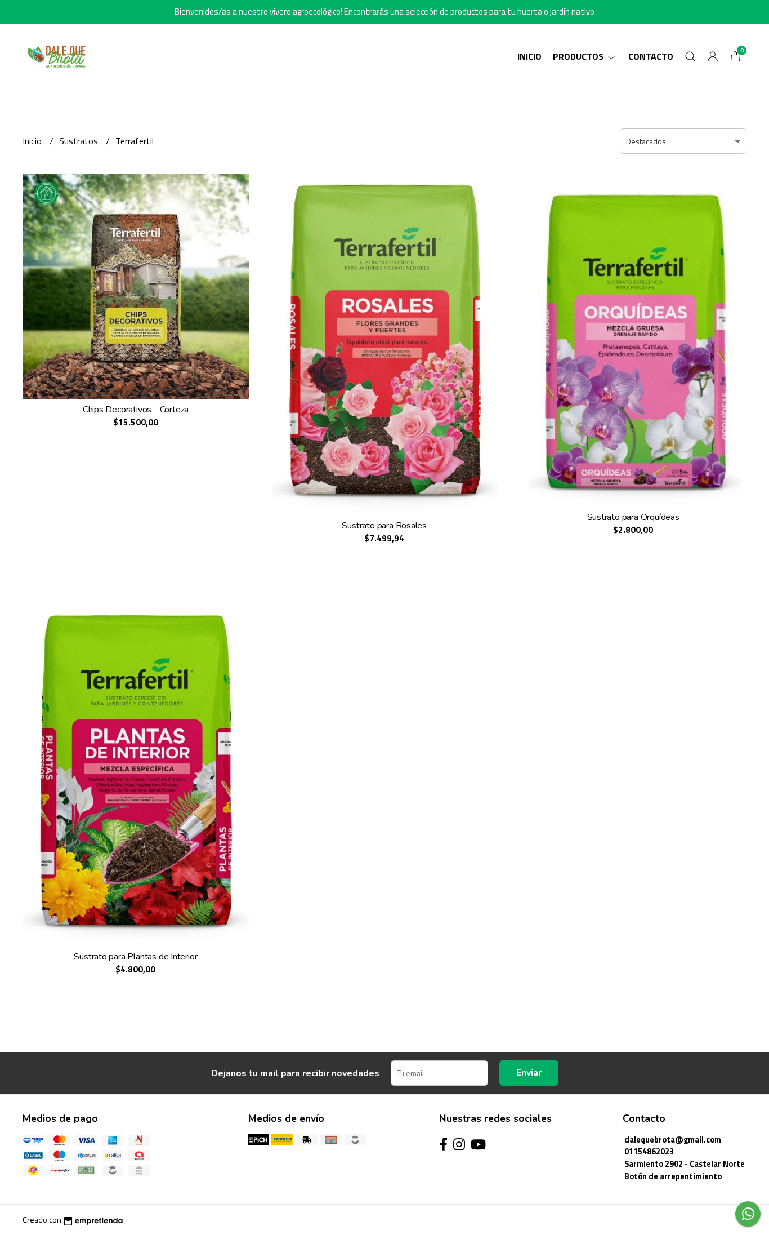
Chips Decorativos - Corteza (136, 409)
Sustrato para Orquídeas (633, 517)
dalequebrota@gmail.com (672, 1140)
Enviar (529, 1073)
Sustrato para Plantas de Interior (135, 956)
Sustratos (79, 141)
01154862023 (649, 1151)
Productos (579, 56)
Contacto (650, 56)
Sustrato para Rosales (384, 525)
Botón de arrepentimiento (673, 1176)
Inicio (529, 56)
